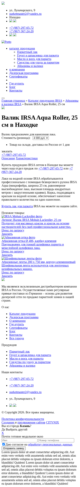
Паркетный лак (27, 52)
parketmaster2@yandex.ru (25, 13)
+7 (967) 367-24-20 (21, 31)
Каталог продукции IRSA (45, 100)
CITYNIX (52, 422)
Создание (8, 422)
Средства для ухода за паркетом (38, 62)
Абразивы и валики (30, 66)
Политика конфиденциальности (23, 419)
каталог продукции (22, 48)
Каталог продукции (22, 313)
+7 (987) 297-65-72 (21, 27)
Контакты (15, 90)
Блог (12, 87)
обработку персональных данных (50, 444)
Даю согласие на (38, 444)
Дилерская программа (23, 73)
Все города (16, 338)
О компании (17, 320)
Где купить (16, 83)
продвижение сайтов (31, 422)
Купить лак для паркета (17, 206)
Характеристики (27, 158)
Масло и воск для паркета (34, 59)
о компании (17, 69)
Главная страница (13, 100)
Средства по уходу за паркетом (29, 362)
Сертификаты (18, 76)
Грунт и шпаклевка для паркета (38, 55)
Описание (8, 158)
